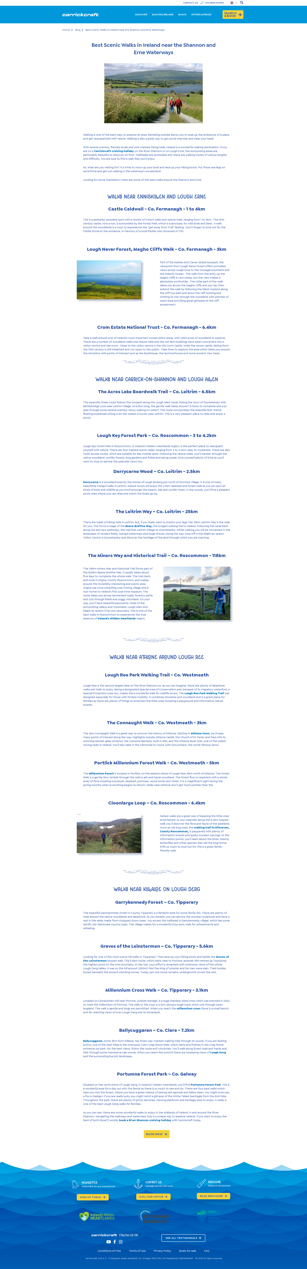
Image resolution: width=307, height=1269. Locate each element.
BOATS (182, 14)
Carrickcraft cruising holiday (114, 151)
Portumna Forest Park (206, 1084)
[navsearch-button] (242, 3)
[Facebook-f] (115, 1242)
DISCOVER (141, 14)
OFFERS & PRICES (201, 14)
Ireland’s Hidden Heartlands (117, 618)
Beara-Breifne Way (138, 526)
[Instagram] (121, 1242)
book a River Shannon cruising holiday (145, 1120)
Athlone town (200, 733)
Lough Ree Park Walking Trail (204, 693)
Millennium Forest (101, 773)
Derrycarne (91, 482)
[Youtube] (108, 1242)
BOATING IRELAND (162, 14)
